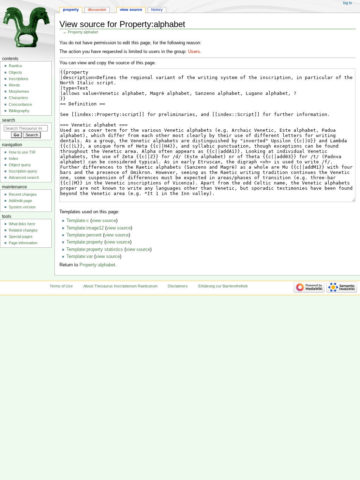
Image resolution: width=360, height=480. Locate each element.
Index (13, 158)
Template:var (79, 256)
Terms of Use (61, 286)
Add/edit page (20, 201)
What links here (22, 224)
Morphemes (19, 91)
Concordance (20, 104)
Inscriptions (18, 79)
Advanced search (24, 177)
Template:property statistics (94, 249)
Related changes (23, 230)
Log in (347, 3)
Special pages (21, 236)
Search (8, 120)
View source (131, 9)
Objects (15, 72)
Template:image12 (85, 228)
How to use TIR (22, 152)
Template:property (84, 242)
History (157, 9)
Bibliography (19, 111)
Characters (18, 98)
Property (71, 9)
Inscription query (23, 171)
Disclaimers (178, 286)
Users (194, 51)
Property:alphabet (83, 32)
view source (104, 220)
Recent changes (23, 194)
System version (22, 207)
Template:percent (84, 235)
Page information (23, 243)
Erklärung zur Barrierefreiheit (223, 286)
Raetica (15, 66)
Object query (20, 165)
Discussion (97, 9)
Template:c (77, 220)
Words (14, 85)
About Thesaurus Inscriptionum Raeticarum (120, 286)
